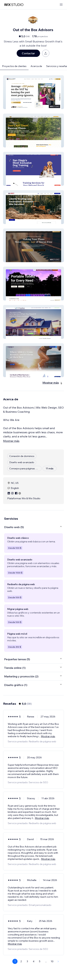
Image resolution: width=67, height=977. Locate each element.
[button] (33, 92)
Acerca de (36, 66)
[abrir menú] (61, 4)
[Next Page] (58, 961)
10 (52, 961)
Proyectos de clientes (14, 66)
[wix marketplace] (13, 5)
